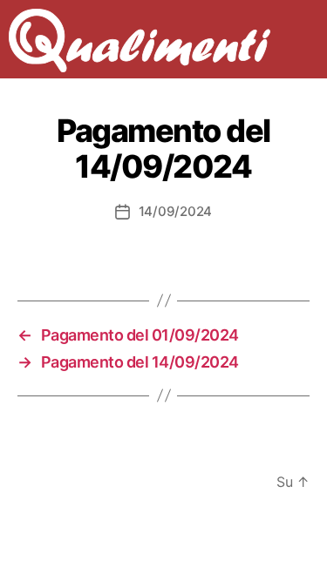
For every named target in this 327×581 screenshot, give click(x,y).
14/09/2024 (175, 211)
